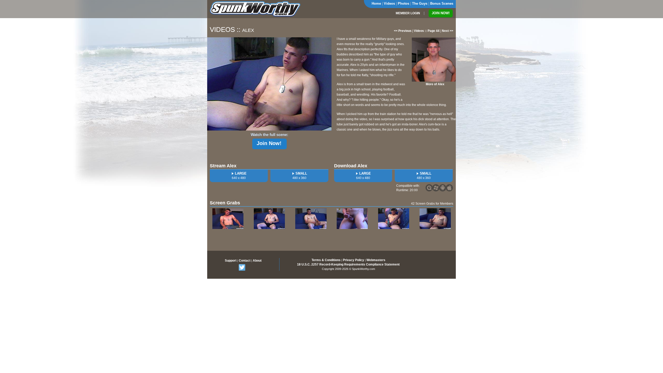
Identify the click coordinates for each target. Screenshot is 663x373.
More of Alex (435, 84)
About (257, 260)
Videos (389, 3)
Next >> (447, 31)
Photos (403, 3)
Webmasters (375, 260)
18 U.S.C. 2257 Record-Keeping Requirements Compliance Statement (348, 264)
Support (230, 260)
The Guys (419, 3)
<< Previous (403, 31)
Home (376, 3)
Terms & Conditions (326, 260)
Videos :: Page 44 (426, 31)
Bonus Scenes (441, 3)
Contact (244, 260)
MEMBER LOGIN (408, 13)
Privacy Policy (353, 260)
